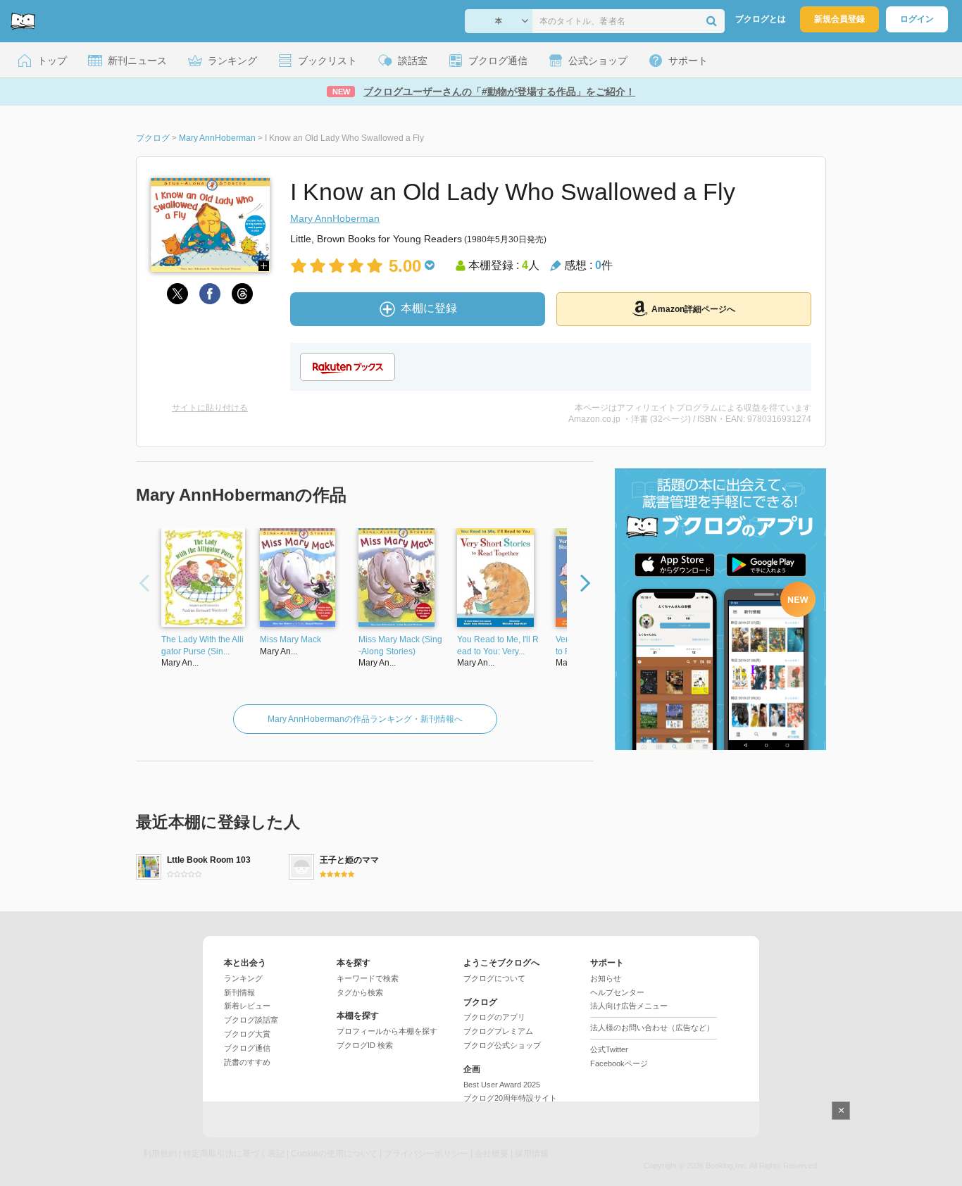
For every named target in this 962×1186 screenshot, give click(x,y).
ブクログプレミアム (498, 1031)
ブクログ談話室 (251, 1020)
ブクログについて (494, 978)
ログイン (917, 19)
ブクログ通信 (247, 1048)
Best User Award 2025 (501, 1084)
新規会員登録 (839, 19)
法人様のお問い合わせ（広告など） (652, 1027)
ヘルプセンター (617, 992)
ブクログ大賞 (247, 1034)
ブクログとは (760, 19)
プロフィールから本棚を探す (387, 1031)
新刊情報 (239, 992)
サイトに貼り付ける (210, 408)
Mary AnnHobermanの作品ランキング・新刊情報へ (365, 719)
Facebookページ (619, 1063)
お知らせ (605, 978)
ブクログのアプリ (494, 1017)
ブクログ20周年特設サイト (510, 1098)
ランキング (243, 978)
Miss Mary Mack (290, 639)
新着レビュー (247, 1005)
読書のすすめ (247, 1062)
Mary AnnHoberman (335, 218)
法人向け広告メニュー (629, 1005)
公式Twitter (609, 1049)
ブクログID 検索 (365, 1045)
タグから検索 (360, 992)
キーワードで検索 (368, 978)
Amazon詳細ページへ (693, 309)
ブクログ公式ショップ (502, 1045)
